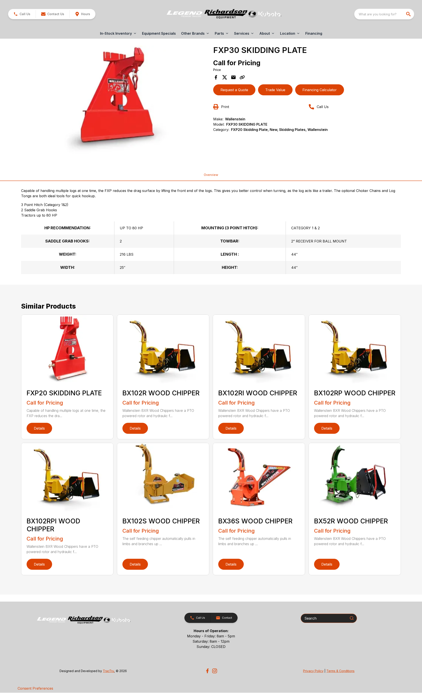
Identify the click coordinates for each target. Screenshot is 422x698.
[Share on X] (224, 77)
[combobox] (384, 14)
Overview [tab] (211, 175)
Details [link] (39, 428)
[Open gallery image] (116, 101)
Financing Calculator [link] (319, 90)
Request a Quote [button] (234, 90)
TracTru (108, 671)
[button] (22, 14)
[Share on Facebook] (215, 77)
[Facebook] (207, 670)
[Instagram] (214, 670)
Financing (313, 33)
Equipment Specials (159, 33)
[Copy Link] (242, 77)
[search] (409, 14)
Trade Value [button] (275, 90)
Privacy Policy (313, 671)
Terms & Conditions (340, 671)
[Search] (352, 618)
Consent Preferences (35, 688)
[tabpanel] (116, 102)
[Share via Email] (233, 77)
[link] (82, 14)
